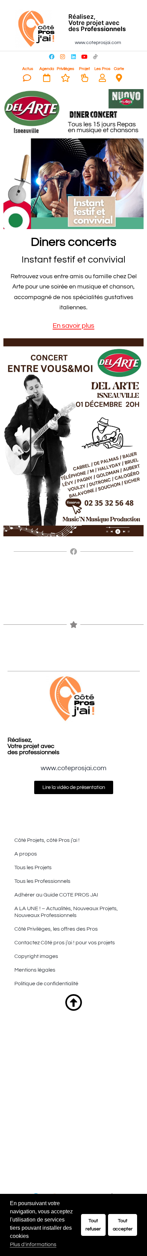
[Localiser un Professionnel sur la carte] (119, 78)
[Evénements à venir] (47, 78)
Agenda (46, 69)
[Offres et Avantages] (65, 78)
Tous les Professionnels (42, 881)
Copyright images (36, 956)
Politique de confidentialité (46, 983)
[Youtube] (84, 56)
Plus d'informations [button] (33, 1244)
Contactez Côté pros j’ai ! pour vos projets (64, 942)
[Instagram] (62, 56)
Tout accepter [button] (123, 1224)
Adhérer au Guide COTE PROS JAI (56, 895)
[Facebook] (51, 56)
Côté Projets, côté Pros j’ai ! (47, 840)
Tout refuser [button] (93, 1224)
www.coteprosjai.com (98, 42)
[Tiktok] (95, 56)
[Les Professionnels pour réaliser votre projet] (102, 78)
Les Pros (102, 69)
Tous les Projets (33, 867)
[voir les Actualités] (27, 78)
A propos (25, 854)
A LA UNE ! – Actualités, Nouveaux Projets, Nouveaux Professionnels (66, 912)
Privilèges (65, 69)
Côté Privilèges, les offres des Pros (56, 929)
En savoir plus (73, 325)
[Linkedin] (73, 56)
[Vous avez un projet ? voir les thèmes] (84, 78)
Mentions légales (34, 970)
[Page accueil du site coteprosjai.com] (37, 29)
